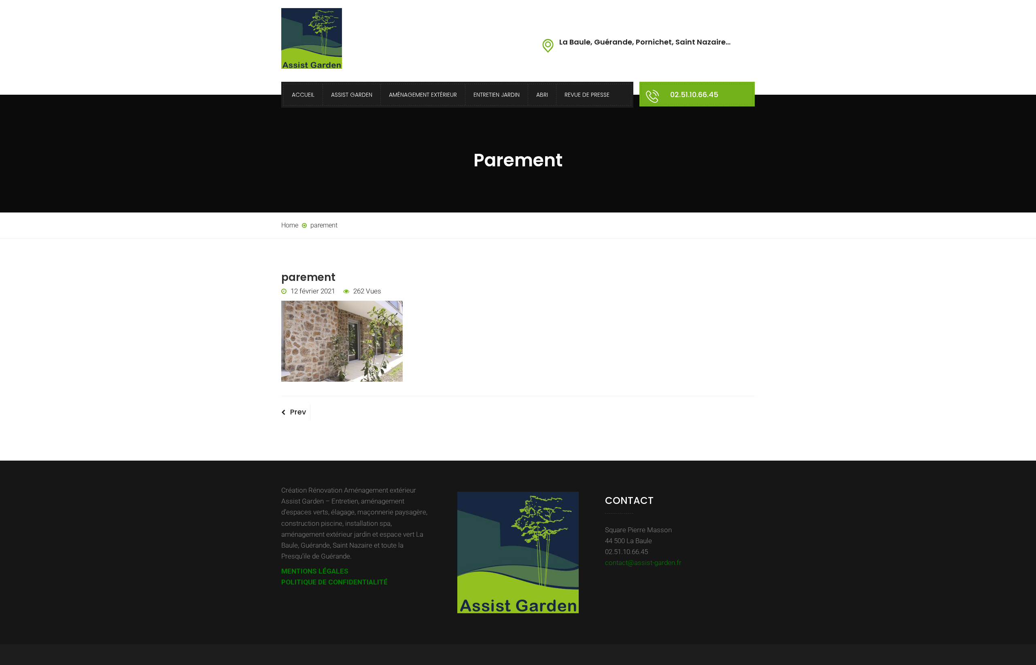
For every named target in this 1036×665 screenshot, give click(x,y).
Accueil (303, 95)
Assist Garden (351, 95)
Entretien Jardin (496, 95)
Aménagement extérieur (423, 95)
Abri (542, 95)
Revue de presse (587, 95)
